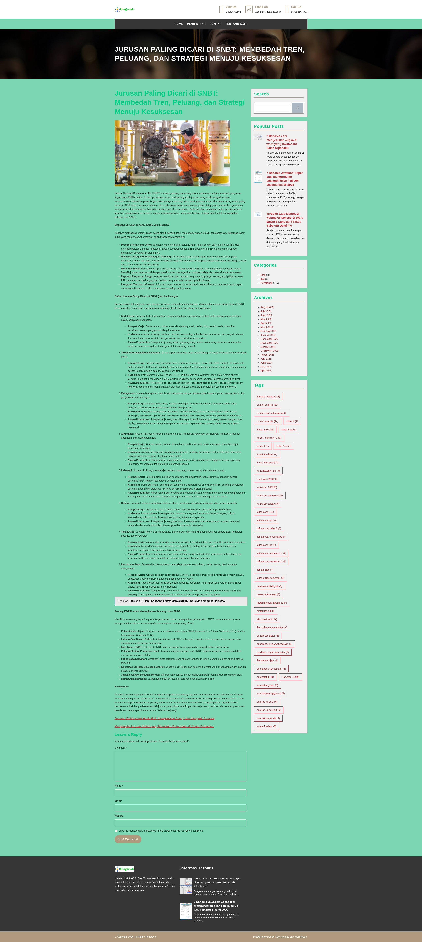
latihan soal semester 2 (271, 561)
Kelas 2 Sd (265, 429)
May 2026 (266, 319)
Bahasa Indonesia (268, 396)
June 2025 (266, 362)
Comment (121, 747)
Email (118, 800)
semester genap (267, 685)
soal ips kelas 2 (267, 701)
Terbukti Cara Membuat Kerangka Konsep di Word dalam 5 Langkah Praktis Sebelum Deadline (284, 219)
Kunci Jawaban (267, 462)
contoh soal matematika (271, 413)
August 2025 (267, 354)
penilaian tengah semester (273, 652)
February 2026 (268, 331)
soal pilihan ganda (268, 718)
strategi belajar (266, 726)
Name (119, 785)
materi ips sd (265, 610)
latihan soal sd (266, 544)
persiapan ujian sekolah (271, 668)
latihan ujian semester (270, 577)
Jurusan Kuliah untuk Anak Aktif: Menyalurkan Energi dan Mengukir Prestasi (164, 718)
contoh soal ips (267, 404)
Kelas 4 (263, 446)
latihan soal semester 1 (271, 553)
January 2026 (268, 335)
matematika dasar (268, 594)
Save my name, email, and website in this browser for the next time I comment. (161, 830)
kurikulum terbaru (268, 503)
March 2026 (267, 327)
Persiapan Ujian (267, 660)
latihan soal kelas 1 (269, 528)
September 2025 (269, 350)
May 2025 (266, 366)
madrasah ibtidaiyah (269, 586)
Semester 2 (290, 676)
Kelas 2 (292, 421)
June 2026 (266, 315)
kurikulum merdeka (270, 495)
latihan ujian (265, 569)
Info (263, 278)
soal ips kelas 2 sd (269, 709)
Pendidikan (266, 282)
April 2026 (266, 323)
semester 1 (265, 676)
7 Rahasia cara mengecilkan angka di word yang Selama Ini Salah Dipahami (281, 142)
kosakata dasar (267, 454)
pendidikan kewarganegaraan (274, 643)
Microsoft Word (267, 619)
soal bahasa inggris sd (271, 693)
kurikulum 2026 (267, 487)
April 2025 (266, 370)
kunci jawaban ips (268, 470)
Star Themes (282, 936)
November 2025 (269, 342)
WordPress (301, 936)
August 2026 (267, 307)
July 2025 (266, 358)
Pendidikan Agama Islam (272, 627)
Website (119, 815)
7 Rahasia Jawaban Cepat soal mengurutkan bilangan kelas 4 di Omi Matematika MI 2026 (284, 178)
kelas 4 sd (283, 446)
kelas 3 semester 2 (269, 437)
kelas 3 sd (288, 429)
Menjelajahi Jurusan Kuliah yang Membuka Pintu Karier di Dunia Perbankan (164, 726)
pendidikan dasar (268, 635)
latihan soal (265, 512)
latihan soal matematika (271, 536)
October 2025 (268, 346)
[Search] (297, 108)
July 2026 (266, 311)
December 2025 (269, 338)
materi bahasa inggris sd (272, 602)
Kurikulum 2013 (267, 479)
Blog (263, 274)
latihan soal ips (266, 520)
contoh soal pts (267, 421)
